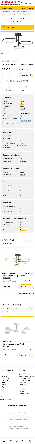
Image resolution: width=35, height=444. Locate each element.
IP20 (21, 222)
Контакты (5, 374)
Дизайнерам (23, 384)
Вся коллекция (25, 294)
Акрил (22, 116)
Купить (25, 75)
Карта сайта (5, 387)
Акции (4, 384)
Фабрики (4, 376)
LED (21, 136)
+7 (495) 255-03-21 (26, 8)
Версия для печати (32, 60)
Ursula (22, 106)
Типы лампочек (24, 393)
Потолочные (27, 12)
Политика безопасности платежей (17, 405)
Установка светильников (26, 376)
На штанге (23, 229)
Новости (22, 389)
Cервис (22, 370)
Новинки (4, 382)
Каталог (11, 12)
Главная (4, 12)
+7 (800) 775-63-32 (8, 8)
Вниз (25, 161)
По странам (5, 378)
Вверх (22, 161)
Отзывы (21, 387)
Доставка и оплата (25, 374)
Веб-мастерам (23, 382)
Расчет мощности (25, 120)
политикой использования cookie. (18, 419)
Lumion (6, 60)
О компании (7, 370)
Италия (14, 61)
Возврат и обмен (24, 380)
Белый (22, 159)
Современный (24, 113)
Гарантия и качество (25, 378)
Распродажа (5, 380)
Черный (22, 174)
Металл (22, 172)
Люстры (18, 12)
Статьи (21, 391)
